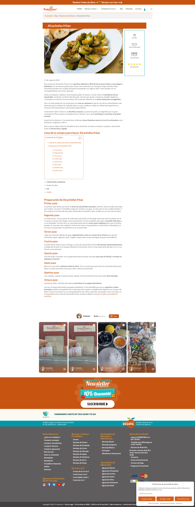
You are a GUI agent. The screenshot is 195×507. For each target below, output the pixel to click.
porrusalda (102, 294)
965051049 (142, 437)
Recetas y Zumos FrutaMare (80, 435)
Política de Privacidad (99, 504)
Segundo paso (59, 153)
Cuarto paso (58, 159)
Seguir (115, 316)
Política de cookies (153, 503)
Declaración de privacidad (167, 503)
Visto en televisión (51, 455)
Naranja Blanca (108, 447)
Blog (121, 9)
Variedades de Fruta (108, 9)
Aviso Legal (69, 504)
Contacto (138, 9)
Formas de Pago (137, 463)
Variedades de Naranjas (108, 435)
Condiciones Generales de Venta (135, 504)
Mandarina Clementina (111, 453)
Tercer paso (58, 156)
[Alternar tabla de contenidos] (79, 138)
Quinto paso (58, 162)
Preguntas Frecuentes (139, 466)
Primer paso (58, 150)
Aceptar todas (147, 499)
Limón (49, 192)
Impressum (179, 503)
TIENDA (79, 9)
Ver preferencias (183, 499)
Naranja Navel (108, 442)
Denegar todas (165, 499)
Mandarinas (107, 438)
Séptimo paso (59, 167)
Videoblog (129, 9)
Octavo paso (58, 170)
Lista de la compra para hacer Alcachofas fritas (65, 143)
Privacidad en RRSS (82, 504)
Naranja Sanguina (109, 445)
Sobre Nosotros (115, 504)
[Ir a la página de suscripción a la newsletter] (97, 393)
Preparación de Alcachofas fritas (60, 146)
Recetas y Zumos (90, 9)
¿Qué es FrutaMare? (52, 437)
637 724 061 (135, 439)
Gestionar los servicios (145, 493)
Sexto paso (58, 164)
